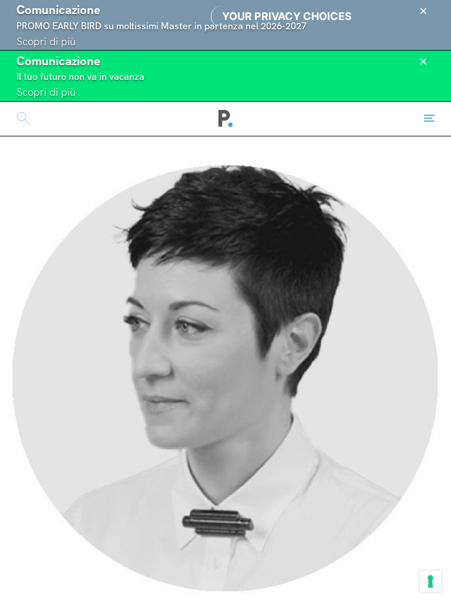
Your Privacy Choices (287, 16)
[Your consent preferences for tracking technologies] (430, 581)
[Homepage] (225, 119)
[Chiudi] (423, 11)
